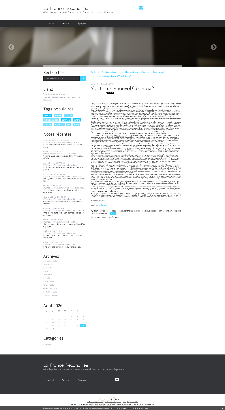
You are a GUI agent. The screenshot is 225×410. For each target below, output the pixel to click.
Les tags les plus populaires (130, 402)
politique (68, 115)
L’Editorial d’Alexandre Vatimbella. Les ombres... (64, 199)
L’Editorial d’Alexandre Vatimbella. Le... (59, 244)
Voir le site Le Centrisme (54, 94)
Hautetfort (118, 399)
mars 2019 (47, 278)
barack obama (157, 211)
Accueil (50, 23)
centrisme (66, 120)
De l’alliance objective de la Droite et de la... (62, 153)
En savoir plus (143, 408)
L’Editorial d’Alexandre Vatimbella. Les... (60, 165)
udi (68, 124)
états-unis (59, 124)
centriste (47, 115)
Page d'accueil (158, 72)
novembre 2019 (50, 261)
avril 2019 (47, 275)
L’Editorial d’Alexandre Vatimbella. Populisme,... (63, 176)
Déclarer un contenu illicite (79, 404)
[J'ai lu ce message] (223, 408)
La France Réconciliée (65, 8)
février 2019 (48, 281)
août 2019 (47, 264)
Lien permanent (101, 211)
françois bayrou (51, 120)
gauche (47, 124)
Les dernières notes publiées (113, 402)
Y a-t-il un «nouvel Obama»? (122, 88)
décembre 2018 (50, 288)
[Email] (141, 7)
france (58, 115)
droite (76, 124)
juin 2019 (47, 268)
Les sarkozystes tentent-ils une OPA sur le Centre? (112, 76)
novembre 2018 (50, 292)
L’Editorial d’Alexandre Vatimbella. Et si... (60, 222)
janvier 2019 (48, 285)
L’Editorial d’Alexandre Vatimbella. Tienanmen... (63, 188)
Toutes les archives (50, 296)
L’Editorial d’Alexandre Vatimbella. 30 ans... (61, 142)
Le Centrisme (103, 205)
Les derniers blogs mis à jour (95, 402)
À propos (82, 23)
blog (151, 404)
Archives (65, 23)
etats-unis (169, 211)
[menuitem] (50, 23)
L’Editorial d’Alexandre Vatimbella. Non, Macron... (64, 210)
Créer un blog (108, 399)
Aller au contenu (8, 2)
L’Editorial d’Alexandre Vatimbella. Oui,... (60, 233)
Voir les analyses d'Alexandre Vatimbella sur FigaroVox (62, 98)
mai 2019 (47, 271)
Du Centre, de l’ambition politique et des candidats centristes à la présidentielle (120, 72)
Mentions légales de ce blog (97, 404)
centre (77, 120)
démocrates (101, 213)
